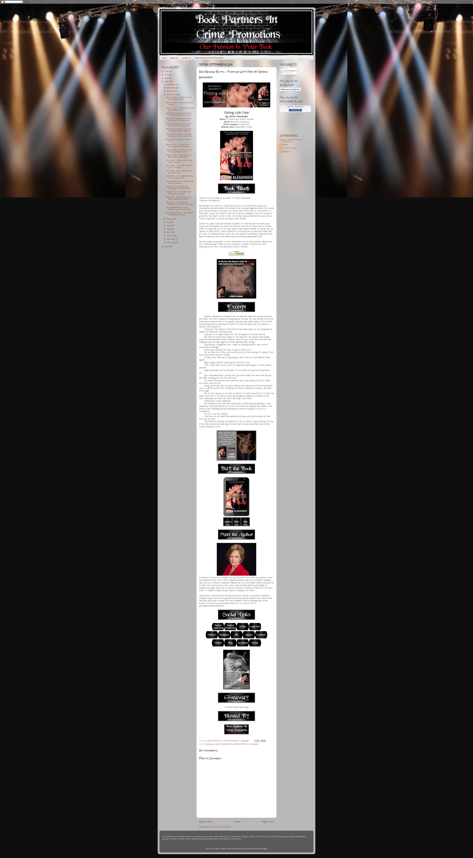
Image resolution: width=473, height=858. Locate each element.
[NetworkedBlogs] (295, 107)
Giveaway (209, 744)
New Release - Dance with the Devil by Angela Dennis (179, 151)
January (170, 242)
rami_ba (245, 849)
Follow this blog (295, 110)
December (171, 84)
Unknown (286, 152)
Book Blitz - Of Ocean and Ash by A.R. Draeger (179, 166)
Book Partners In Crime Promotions (209, 58)
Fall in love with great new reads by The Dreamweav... (178, 187)
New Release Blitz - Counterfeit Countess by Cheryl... (179, 214)
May (169, 229)
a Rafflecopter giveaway (236, 707)
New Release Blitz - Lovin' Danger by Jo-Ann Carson (178, 208)
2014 (167, 247)
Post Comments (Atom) (220, 827)
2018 (167, 71)
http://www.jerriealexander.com (223, 603)
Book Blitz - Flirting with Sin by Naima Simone (179, 161)
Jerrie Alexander (222, 744)
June (169, 226)
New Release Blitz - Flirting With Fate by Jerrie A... (179, 182)
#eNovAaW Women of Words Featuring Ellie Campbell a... (178, 124)
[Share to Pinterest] (265, 740)
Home (164, 58)
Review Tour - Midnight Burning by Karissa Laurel (179, 109)
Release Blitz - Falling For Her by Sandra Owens (178, 98)
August (170, 219)
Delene (285, 145)
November (171, 88)
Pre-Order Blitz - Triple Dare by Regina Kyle (178, 172)
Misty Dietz (244, 124)
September (172, 94)
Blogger (264, 849)
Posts (285, 68)
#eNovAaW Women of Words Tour (178, 140)
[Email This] (255, 740)
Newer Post (206, 821)
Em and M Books (289, 148)
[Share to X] (260, 740)
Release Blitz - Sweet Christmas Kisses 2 (179, 103)
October (171, 91)
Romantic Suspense (250, 744)
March (170, 236)
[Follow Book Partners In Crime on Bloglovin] (290, 91)
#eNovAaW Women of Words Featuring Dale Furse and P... (179, 114)
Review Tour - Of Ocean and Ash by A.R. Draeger (178, 193)
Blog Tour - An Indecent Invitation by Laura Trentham (179, 203)
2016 (167, 78)
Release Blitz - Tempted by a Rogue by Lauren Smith (178, 156)
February (171, 239)
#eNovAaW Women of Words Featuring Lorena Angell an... (178, 130)
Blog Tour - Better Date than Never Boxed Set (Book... (178, 198)
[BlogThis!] (258, 740)
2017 (167, 75)
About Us (174, 58)
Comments (287, 73)
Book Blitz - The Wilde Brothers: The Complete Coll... (179, 177)
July (169, 222)
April (169, 232)
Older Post (268, 821)
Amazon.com (235, 839)
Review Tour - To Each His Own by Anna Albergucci (178, 145)
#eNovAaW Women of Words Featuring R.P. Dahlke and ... (178, 119)
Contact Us (186, 58)
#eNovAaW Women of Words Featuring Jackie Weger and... (179, 135)
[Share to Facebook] (262, 740)
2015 (167, 81)
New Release (235, 744)
